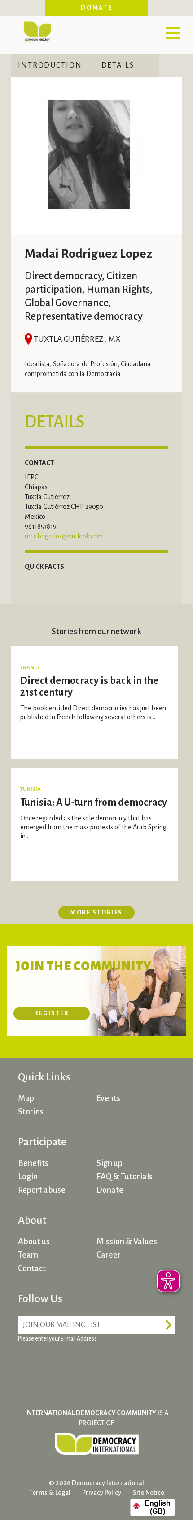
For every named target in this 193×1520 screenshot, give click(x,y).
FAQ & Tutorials (124, 1176)
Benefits (33, 1163)
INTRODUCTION (50, 65)
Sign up (109, 1163)
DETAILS (117, 65)
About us (34, 1241)
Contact (32, 1268)
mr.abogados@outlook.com (64, 536)
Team (28, 1255)
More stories (96, 912)
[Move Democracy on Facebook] (27, 1361)
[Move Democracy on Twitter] (61, 1361)
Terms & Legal (49, 1492)
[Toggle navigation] (173, 33)
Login (28, 1176)
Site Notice (148, 1492)
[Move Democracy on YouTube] (94, 1361)
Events (108, 1098)
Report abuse (42, 1190)
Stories (31, 1111)
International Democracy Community (37, 31)
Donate (96, 7)
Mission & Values (126, 1241)
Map (26, 1098)
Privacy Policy (101, 1492)
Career (108, 1255)
